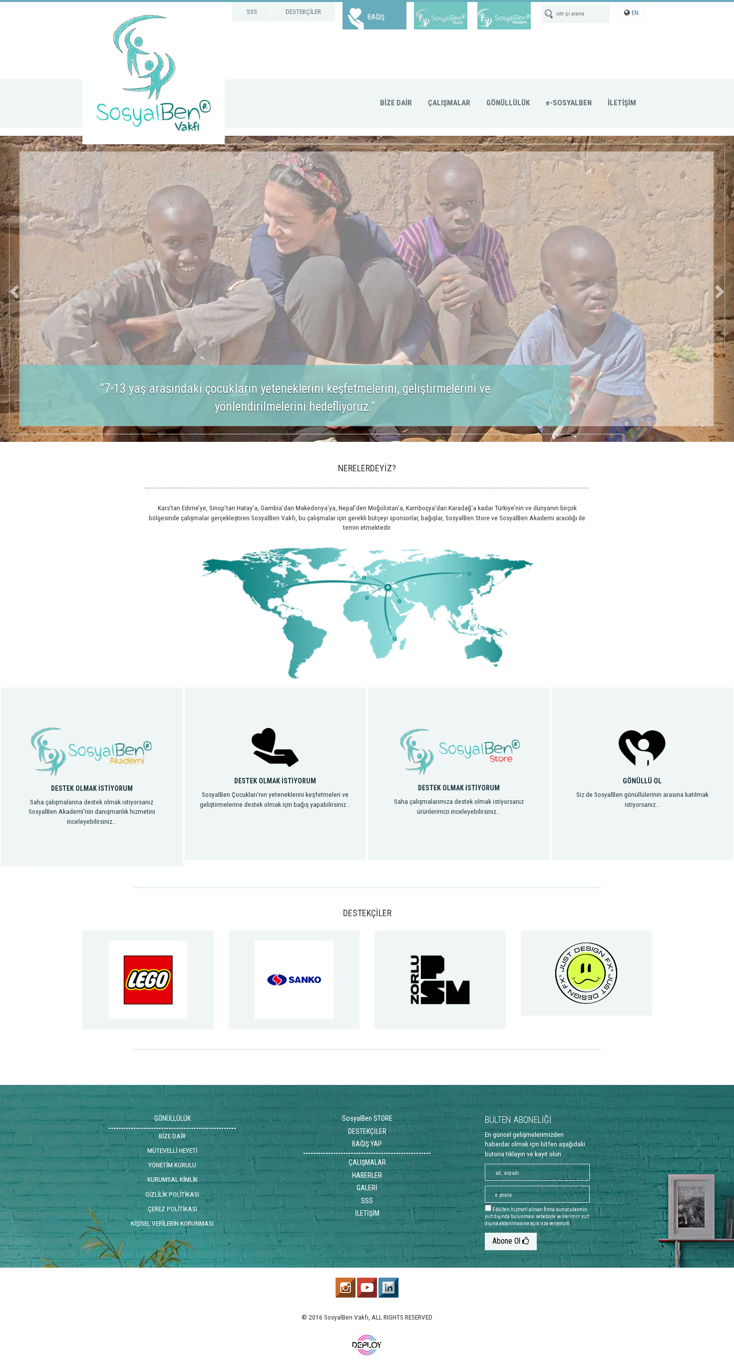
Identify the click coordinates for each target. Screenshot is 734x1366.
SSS (252, 11)
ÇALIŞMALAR (449, 102)
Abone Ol (507, 1241)
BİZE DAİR (396, 102)
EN (635, 12)
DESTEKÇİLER (303, 11)
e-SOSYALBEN (569, 102)
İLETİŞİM (622, 102)
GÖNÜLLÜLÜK (508, 102)
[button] (12, 289)
